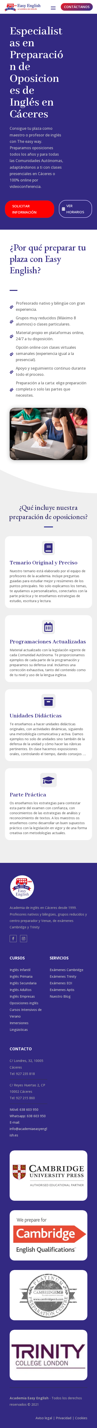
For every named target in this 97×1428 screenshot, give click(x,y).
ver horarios (75, 208)
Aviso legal (44, 1418)
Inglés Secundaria (23, 983)
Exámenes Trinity (63, 976)
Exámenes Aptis (62, 989)
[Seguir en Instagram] (23, 938)
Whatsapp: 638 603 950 (28, 1116)
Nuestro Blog (60, 996)
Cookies (81, 1418)
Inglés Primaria (21, 976)
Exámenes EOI (61, 983)
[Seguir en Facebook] (13, 938)
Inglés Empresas (22, 996)
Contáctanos (76, 7)
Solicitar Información (24, 209)
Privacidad (63, 1418)
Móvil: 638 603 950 (24, 1109)
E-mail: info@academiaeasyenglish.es (28, 1128)
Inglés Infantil (20, 970)
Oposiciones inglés (24, 1003)
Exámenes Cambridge (66, 970)
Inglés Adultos (21, 989)
